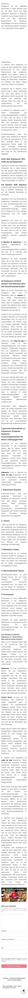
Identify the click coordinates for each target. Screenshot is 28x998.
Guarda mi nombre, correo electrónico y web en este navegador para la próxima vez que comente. (14, 960)
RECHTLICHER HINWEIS (14, 980)
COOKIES (6, 978)
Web (2, 948)
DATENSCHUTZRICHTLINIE (17, 978)
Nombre (4, 931)
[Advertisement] (14, 45)
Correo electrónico (8, 939)
